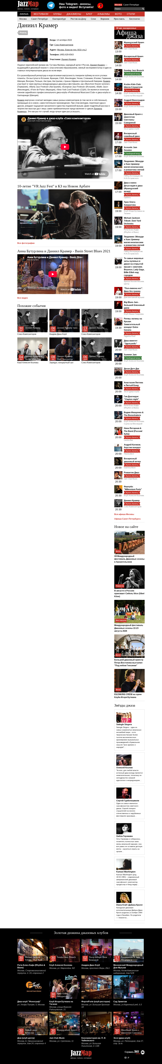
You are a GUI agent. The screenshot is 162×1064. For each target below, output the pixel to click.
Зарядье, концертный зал (61, 359)
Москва (118, 5)
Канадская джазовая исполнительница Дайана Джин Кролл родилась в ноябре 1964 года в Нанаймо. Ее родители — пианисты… (129, 913)
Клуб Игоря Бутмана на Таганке (134, 212)
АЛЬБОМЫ (103, 14)
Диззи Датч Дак (131, 369)
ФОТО (118, 14)
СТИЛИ (131, 14)
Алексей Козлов (124, 768)
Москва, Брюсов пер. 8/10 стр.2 (72, 50)
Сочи (93, 19)
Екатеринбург (59, 19)
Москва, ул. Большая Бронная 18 (95, 1006)
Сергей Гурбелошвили (127, 801)
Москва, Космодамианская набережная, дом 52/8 (126, 971)
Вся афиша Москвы (124, 514)
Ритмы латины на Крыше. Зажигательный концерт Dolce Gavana (133, 324)
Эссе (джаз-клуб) (131, 129)
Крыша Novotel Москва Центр (134, 282)
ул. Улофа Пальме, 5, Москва (31, 1005)
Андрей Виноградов (134, 100)
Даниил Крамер (68, 59)
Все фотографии (26, 243)
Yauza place (129, 454)
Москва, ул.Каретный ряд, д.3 (127, 1005)
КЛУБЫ (57, 14)
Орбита (127, 197)
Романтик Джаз (131, 472)
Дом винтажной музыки (134, 297)
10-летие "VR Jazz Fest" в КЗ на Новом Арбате (53, 186)
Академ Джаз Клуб (63, 330)
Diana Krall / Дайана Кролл (129, 905)
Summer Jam (130, 355)
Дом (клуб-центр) (26, 1038)
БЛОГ (89, 14)
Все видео (22, 298)
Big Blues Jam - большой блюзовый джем (134, 305)
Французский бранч (134, 42)
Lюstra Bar (128, 440)
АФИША (24, 14)
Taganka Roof (129, 336)
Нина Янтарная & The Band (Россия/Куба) (133, 431)
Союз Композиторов (63, 45)
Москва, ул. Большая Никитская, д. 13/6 (91, 1044)
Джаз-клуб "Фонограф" (29, 1001)
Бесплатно (134, 19)
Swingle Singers (124, 724)
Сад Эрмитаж (120, 1001)
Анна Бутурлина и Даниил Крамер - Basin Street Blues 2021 (63, 251)
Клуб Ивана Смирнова (134, 314)
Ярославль (119, 19)
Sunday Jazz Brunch (134, 70)
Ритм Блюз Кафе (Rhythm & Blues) (131, 231)
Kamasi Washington (126, 872)
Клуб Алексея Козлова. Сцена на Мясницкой (134, 94)
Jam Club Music (130, 49)
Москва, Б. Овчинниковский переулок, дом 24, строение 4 (31, 1042)
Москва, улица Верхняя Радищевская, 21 (60, 1008)
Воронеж (105, 19)
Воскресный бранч (133, 56)
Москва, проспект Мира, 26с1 (95, 968)
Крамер (106, 81)
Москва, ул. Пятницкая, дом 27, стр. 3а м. (128, 1042)
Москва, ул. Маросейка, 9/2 (62, 968)
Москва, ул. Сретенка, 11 (61, 1041)
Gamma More (130, 468)
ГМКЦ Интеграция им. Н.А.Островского (133, 177)
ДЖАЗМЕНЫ (74, 14)
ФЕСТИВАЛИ (41, 14)
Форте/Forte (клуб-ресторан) (95, 1001)
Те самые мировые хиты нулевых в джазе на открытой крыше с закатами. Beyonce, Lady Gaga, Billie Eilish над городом (134, 266)
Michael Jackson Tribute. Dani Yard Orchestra (132, 221)
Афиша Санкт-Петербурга (127, 519)
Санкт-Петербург (131, 5)
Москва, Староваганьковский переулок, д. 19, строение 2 (31, 971)
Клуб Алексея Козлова (29, 359)
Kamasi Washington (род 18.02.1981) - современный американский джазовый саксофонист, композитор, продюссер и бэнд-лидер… (127, 880)
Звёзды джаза (124, 705)
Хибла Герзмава (124, 836)
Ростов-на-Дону (78, 19)
